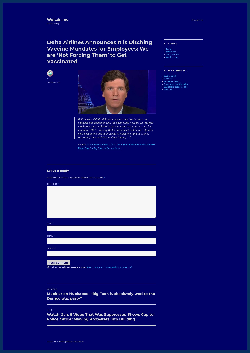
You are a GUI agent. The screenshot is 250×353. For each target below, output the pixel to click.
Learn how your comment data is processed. (110, 267)
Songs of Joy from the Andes (176, 84)
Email (51, 236)
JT (48, 79)
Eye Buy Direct (170, 76)
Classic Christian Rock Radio (176, 87)
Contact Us (197, 20)
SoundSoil (168, 79)
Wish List (168, 90)
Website (51, 249)
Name (50, 223)
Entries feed (171, 52)
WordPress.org (172, 57)
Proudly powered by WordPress (71, 342)
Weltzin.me (57, 19)
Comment (53, 184)
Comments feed (172, 54)
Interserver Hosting (172, 81)
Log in (168, 49)
